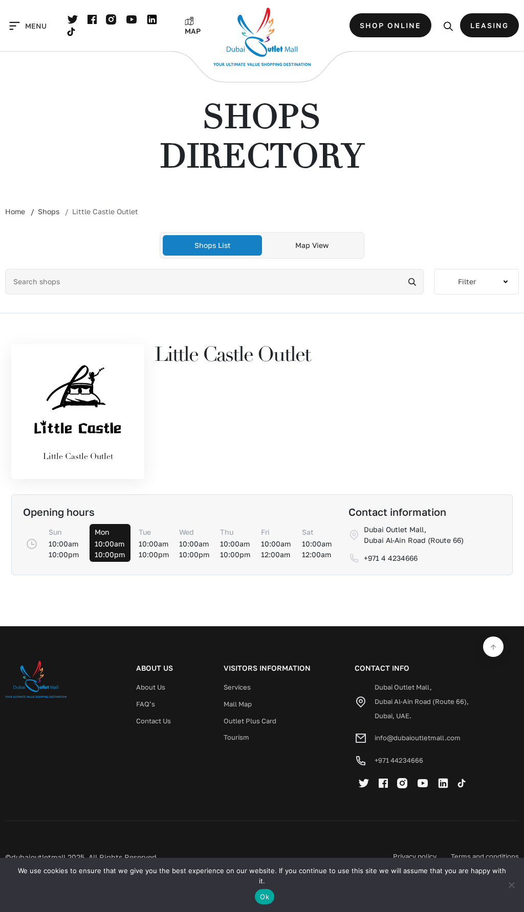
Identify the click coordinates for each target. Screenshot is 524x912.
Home (15, 211)
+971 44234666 (399, 760)
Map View (312, 245)
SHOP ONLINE (390, 25)
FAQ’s (145, 704)
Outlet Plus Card (250, 721)
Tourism (236, 737)
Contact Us (153, 721)
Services (237, 687)
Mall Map (238, 704)
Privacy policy (414, 856)
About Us (150, 687)
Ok (264, 897)
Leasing (489, 25)
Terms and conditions (485, 856)
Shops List (212, 245)
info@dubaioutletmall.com (418, 738)
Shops (48, 211)
